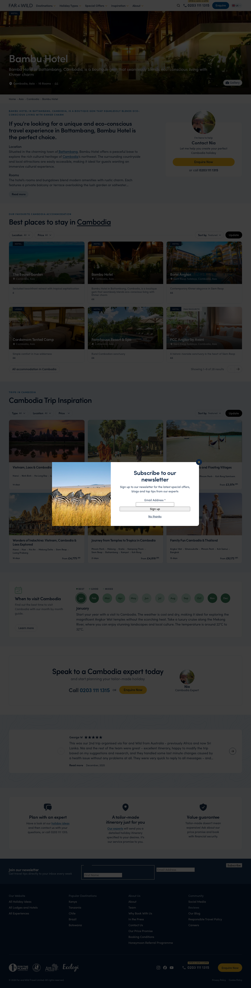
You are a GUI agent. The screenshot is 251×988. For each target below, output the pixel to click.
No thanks (155, 516)
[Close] (199, 462)
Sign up (155, 509)
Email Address (155, 500)
